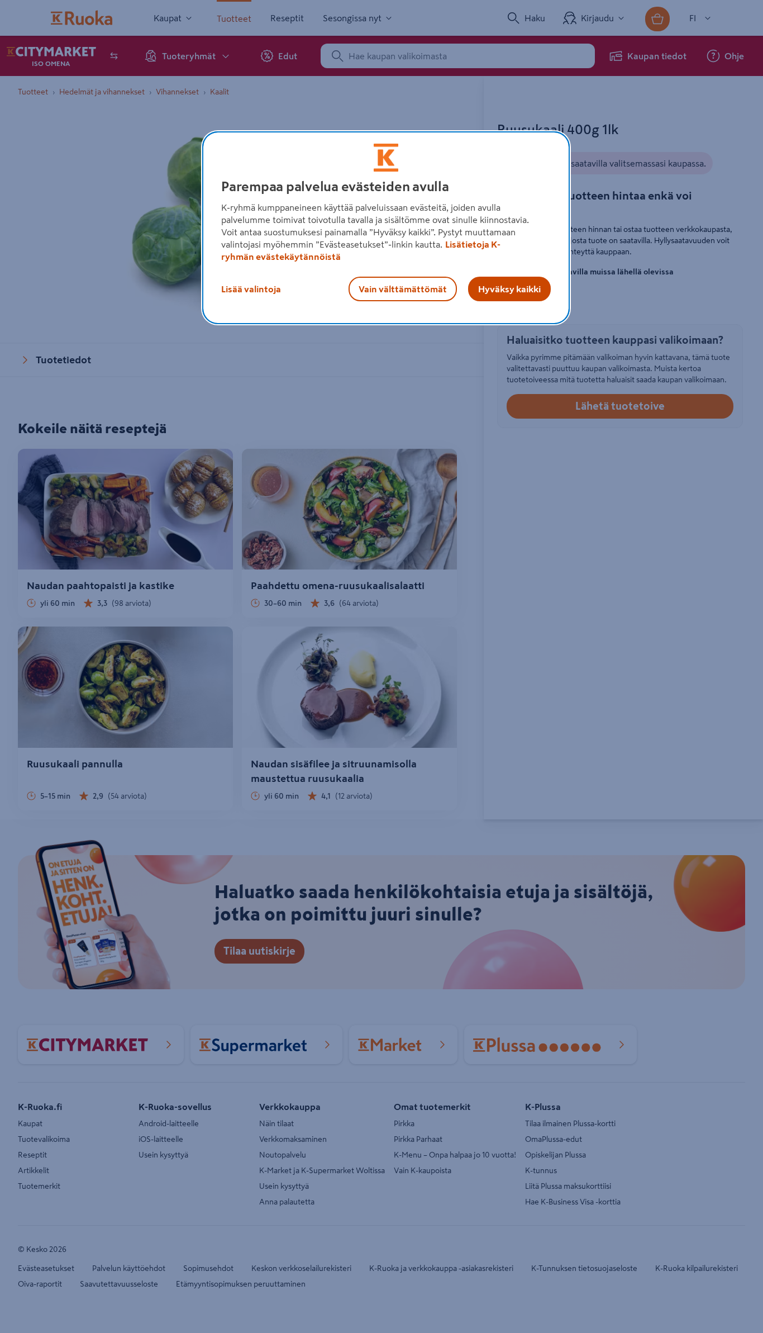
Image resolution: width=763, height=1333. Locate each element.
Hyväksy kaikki (509, 288)
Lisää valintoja (251, 288)
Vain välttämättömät (403, 288)
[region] (386, 228)
